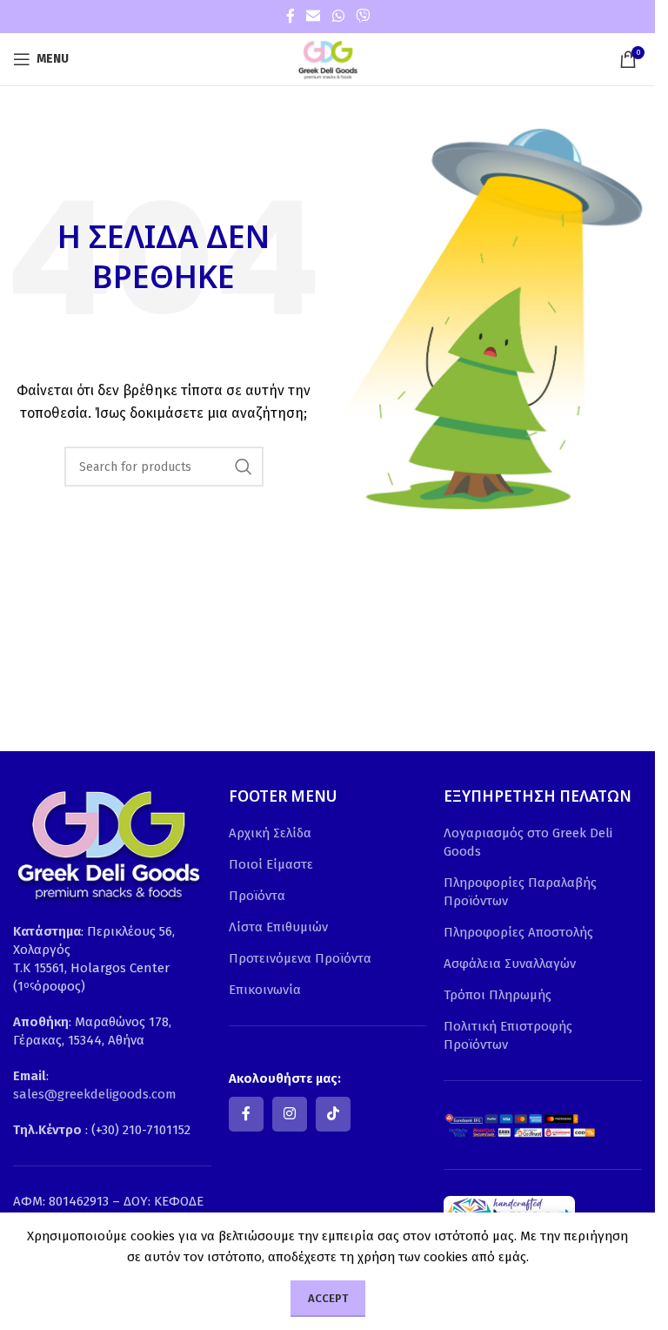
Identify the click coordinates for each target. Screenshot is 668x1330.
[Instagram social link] (289, 1114)
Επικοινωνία (265, 990)
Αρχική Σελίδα (270, 833)
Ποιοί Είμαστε (271, 864)
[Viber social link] (362, 16)
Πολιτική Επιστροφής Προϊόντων (508, 1035)
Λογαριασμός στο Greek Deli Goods (528, 842)
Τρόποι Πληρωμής (497, 995)
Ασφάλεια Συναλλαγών (510, 963)
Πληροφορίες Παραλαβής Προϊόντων (520, 892)
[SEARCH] (244, 467)
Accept (328, 1298)
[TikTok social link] (333, 1114)
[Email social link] (313, 16)
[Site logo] (328, 58)
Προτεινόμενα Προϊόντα (300, 958)
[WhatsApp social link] (338, 16)
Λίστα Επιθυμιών (278, 927)
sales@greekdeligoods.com (95, 1094)
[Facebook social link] (290, 16)
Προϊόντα (257, 895)
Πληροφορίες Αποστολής (518, 932)
